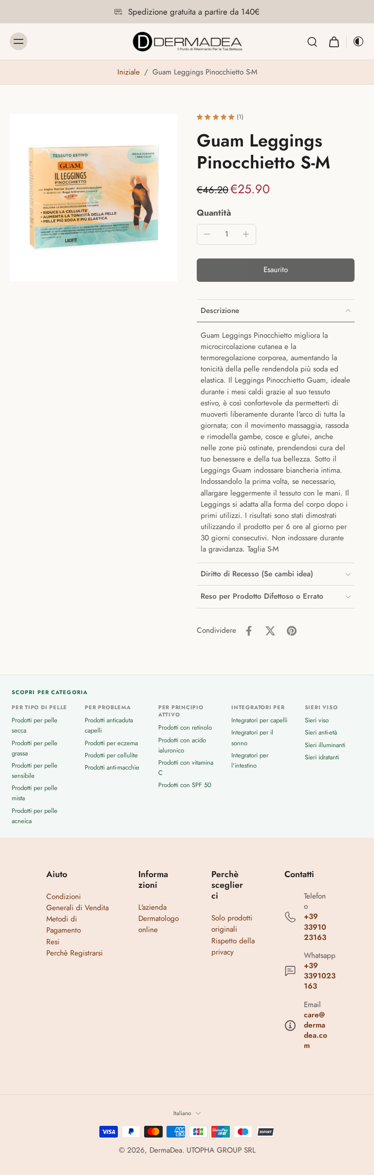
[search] (312, 41)
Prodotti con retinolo (185, 727)
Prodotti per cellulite (111, 755)
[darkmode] (355, 41)
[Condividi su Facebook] (249, 631)
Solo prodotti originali (231, 924)
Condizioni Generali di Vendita (77, 902)
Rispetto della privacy (233, 946)
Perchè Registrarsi (74, 953)
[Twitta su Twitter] (270, 631)
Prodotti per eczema (111, 743)
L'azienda (152, 907)
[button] (276, 269)
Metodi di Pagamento (63, 925)
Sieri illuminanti (325, 745)
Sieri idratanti (322, 757)
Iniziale (129, 72)
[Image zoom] (93, 197)
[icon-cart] (333, 41)
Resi (52, 941)
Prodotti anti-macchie (112, 767)
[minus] (207, 234)
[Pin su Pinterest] (291, 631)
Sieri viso (317, 720)
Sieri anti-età (321, 732)
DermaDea (166, 1150)
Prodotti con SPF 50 (184, 784)
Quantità (214, 212)
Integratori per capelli (259, 720)
